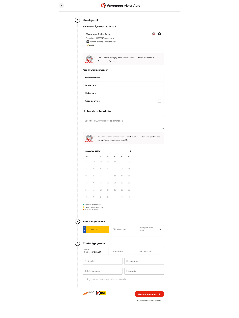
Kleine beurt (91, 93)
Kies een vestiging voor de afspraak (99, 26)
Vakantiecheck (92, 77)
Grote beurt (91, 85)
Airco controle (92, 101)
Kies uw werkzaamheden (95, 70)
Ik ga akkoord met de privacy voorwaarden (107, 279)
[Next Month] (130, 151)
